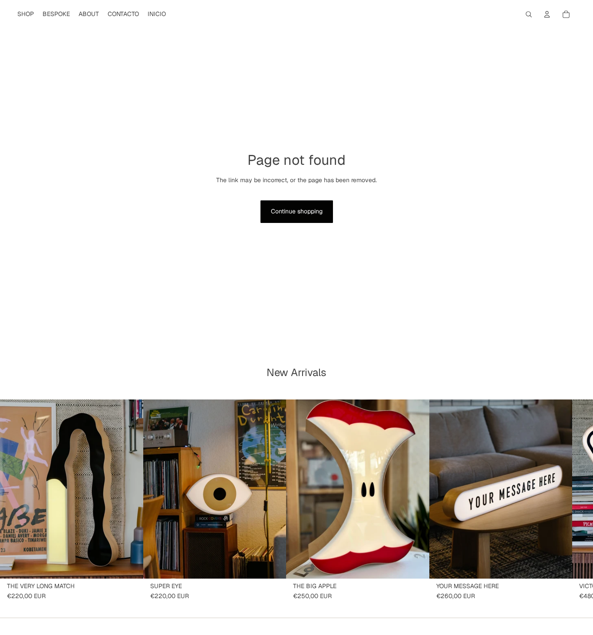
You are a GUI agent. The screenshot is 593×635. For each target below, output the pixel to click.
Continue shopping (297, 211)
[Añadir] (130, 565)
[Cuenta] (547, 14)
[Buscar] (528, 14)
